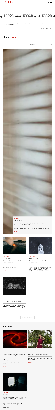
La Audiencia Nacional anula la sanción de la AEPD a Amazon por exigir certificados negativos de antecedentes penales (14, 398)
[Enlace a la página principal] (8, 2)
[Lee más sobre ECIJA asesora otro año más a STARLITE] (14, 286)
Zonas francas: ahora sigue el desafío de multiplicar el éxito (38, 261)
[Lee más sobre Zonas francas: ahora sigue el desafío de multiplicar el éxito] (40, 245)
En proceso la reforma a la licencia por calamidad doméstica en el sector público (14, 355)
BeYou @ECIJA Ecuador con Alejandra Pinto (38, 354)
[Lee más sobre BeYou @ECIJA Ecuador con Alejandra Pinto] (40, 339)
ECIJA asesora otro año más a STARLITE (12, 301)
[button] (48, 2)
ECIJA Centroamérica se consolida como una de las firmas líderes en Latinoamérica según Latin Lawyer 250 (30, 223)
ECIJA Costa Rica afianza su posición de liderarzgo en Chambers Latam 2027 (14, 261)
